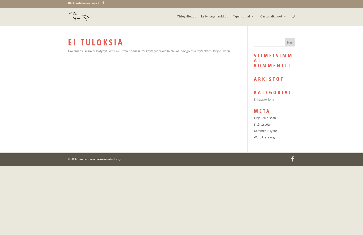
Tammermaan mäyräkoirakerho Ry (99, 159)
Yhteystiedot (186, 16)
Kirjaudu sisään (265, 118)
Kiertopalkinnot (271, 16)
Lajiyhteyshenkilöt (214, 16)
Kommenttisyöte (265, 131)
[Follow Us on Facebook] (103, 3)
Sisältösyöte (262, 124)
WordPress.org (264, 137)
